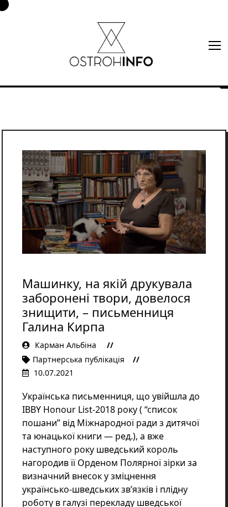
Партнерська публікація (79, 359)
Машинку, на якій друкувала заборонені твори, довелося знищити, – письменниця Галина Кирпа (107, 305)
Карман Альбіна (66, 345)
